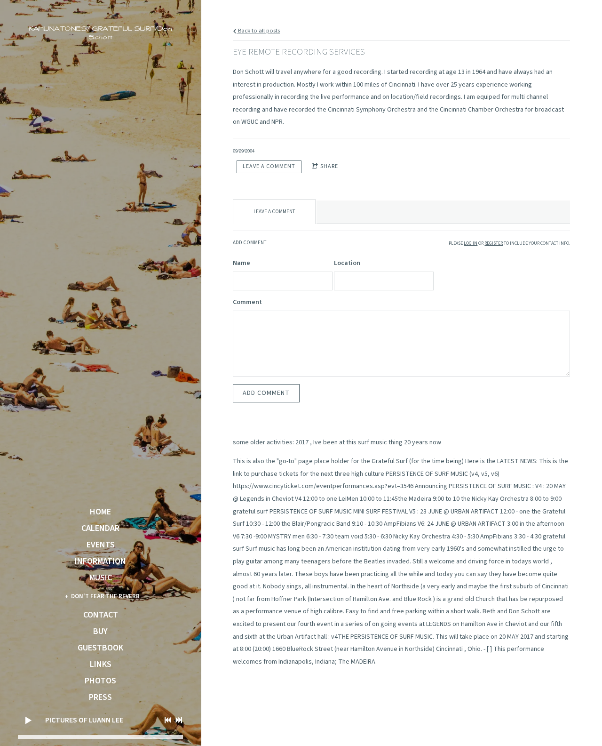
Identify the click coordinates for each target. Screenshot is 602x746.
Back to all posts (258, 30)
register (493, 243)
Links (100, 664)
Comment (247, 302)
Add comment (266, 393)
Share (329, 166)
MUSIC (100, 578)
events (101, 545)
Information (100, 561)
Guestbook (100, 648)
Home (100, 512)
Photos (100, 681)
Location (347, 263)
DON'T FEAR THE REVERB (105, 596)
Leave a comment (269, 166)
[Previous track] (168, 720)
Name (241, 263)
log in (470, 243)
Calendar (100, 528)
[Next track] (178, 720)
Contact (100, 615)
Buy (100, 631)
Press (100, 697)
